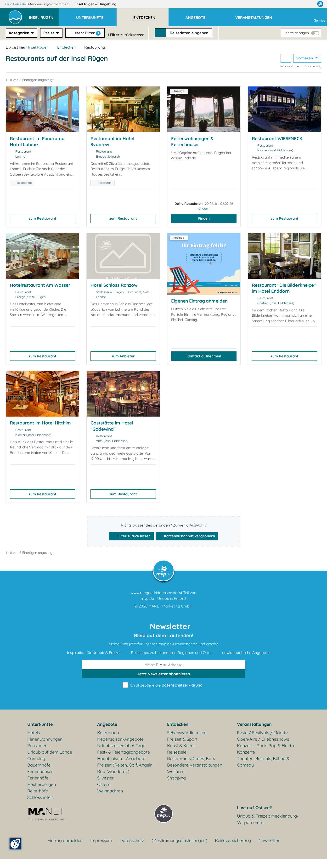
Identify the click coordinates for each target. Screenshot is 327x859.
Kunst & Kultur (181, 745)
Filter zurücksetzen (134, 536)
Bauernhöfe (39, 765)
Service (319, 20)
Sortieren (305, 58)
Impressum (101, 840)
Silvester (105, 778)
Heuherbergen (41, 784)
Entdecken (66, 47)
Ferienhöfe (37, 778)
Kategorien (19, 32)
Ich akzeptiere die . (166, 685)
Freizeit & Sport (182, 739)
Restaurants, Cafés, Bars (191, 758)
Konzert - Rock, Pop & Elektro (266, 745)
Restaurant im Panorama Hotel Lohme (37, 142)
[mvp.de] (320, 4)
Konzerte (246, 752)
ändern (203, 208)
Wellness (175, 771)
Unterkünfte (40, 724)
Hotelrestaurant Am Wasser (40, 285)
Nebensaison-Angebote (120, 739)
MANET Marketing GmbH (170, 606)
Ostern (103, 784)
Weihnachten (110, 791)
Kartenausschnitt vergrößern (189, 536)
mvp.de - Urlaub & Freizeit (163, 598)
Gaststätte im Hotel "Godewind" (111, 426)
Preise (49, 32)
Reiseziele (176, 752)
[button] (44, 15)
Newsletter (269, 840)
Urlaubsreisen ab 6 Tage (121, 745)
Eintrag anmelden (65, 840)
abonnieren (163, 673)
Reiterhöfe (37, 791)
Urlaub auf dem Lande (49, 752)
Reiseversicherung (233, 840)
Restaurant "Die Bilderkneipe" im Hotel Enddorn (284, 288)
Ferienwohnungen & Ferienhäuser (192, 142)
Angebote (107, 724)
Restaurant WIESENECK (277, 138)
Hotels (33, 732)
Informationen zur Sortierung (300, 66)
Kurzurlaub (108, 732)
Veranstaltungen (254, 724)
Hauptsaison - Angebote (121, 758)
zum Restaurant (42, 218)
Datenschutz (132, 840)
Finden (204, 218)
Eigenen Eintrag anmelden (199, 301)
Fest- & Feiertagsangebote (123, 752)
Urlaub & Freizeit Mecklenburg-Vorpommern (268, 819)
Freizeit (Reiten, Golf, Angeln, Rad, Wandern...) (125, 768)
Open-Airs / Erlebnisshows (263, 739)
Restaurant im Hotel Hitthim (40, 423)
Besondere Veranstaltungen (194, 765)
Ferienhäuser (40, 771)
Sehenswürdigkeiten (187, 732)
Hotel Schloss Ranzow (114, 285)
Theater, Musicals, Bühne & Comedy (263, 762)
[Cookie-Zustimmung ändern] (15, 843)
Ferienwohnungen (44, 739)
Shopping (176, 778)
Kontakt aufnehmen (203, 356)
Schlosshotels (40, 797)
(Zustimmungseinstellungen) (179, 840)
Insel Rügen (96, 4)
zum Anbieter (123, 356)
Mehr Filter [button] (86, 32)
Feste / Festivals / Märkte (262, 732)
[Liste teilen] (286, 58)
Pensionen (37, 745)
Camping (36, 758)
